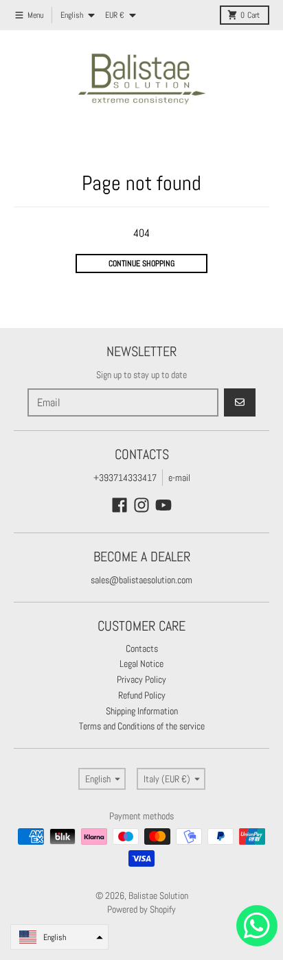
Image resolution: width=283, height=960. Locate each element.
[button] (59, 937)
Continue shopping (141, 263)
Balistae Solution (158, 895)
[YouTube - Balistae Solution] (163, 505)
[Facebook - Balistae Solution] (119, 505)
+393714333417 (125, 477)
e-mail (179, 477)
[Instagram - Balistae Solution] (141, 505)
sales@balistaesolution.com (141, 580)
